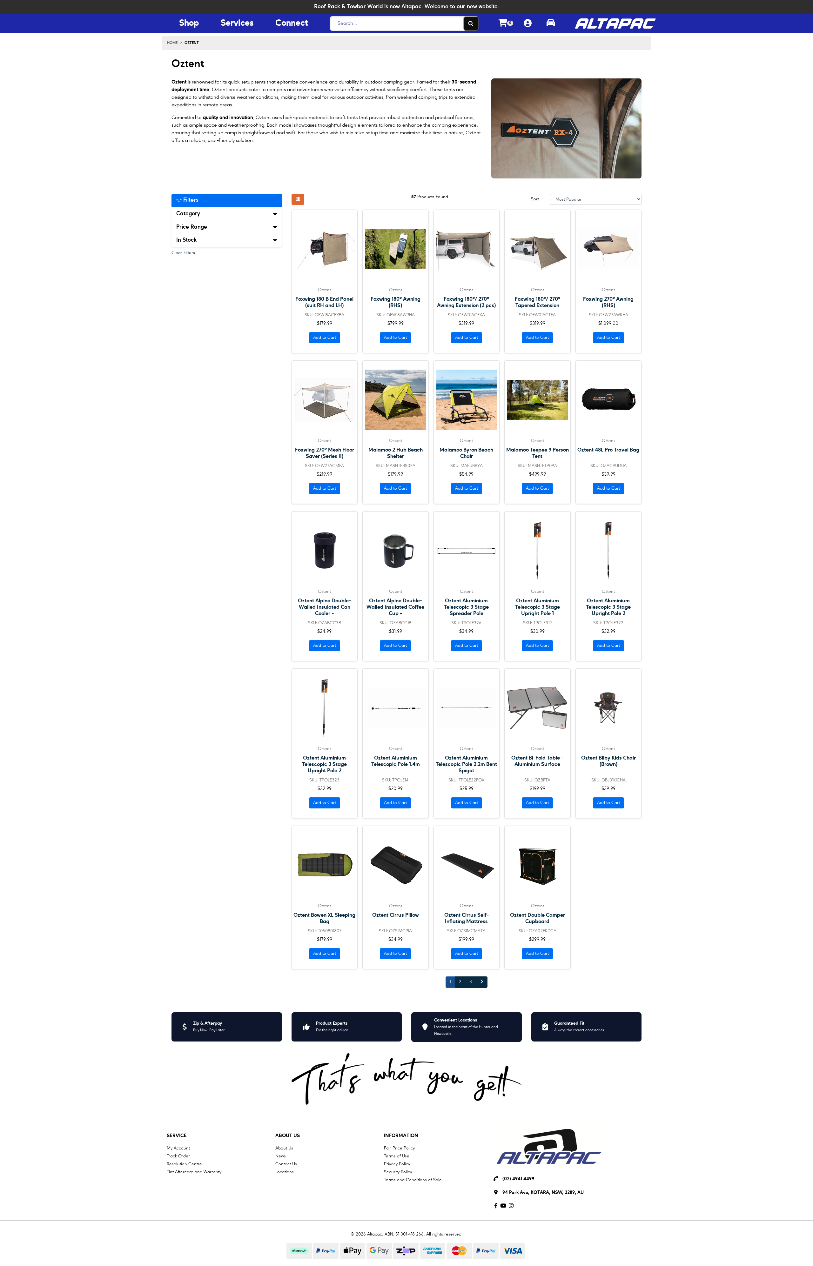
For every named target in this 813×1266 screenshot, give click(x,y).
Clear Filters (183, 253)
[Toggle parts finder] (551, 23)
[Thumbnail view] (298, 199)
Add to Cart (324, 337)
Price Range (191, 227)
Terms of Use (396, 1156)
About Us (287, 1135)
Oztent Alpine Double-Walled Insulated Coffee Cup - (395, 607)
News (280, 1156)
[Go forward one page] (481, 982)
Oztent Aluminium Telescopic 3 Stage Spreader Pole (466, 607)
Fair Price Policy (399, 1148)
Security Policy (398, 1172)
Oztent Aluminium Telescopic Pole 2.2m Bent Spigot (466, 764)
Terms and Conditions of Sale (413, 1180)
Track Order (178, 1156)
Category (188, 214)
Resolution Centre (184, 1164)
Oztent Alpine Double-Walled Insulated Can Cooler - (324, 607)
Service (177, 1135)
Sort (535, 199)
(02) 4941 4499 (518, 1179)
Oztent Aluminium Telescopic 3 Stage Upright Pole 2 (608, 607)
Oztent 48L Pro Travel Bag (608, 450)
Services (237, 23)
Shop (189, 23)
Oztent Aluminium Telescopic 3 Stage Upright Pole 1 (537, 607)
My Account (178, 1148)
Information (401, 1135)
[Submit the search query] (471, 23)
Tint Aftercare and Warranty (194, 1172)
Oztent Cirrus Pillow (395, 915)
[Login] (528, 24)
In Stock (186, 240)
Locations (284, 1172)
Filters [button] (190, 200)
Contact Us (286, 1164)
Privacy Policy (397, 1164)
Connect (291, 23)
